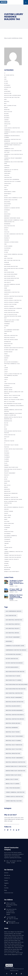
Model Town (17, 940)
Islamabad (7, 355)
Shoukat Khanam (8, 511)
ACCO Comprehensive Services (13, 611)
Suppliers (6, 883)
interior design (8, 351)
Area (5, 99)
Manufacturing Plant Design (13, 775)
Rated (5, 479)
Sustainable (7, 533)
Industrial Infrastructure (13, 753)
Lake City (15, 933)
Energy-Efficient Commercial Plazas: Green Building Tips (14, 221)
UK (19, 953)
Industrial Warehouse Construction (15, 762)
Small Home (7, 517)
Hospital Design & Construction (12, 300)
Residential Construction (11, 497)
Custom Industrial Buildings (13, 654)
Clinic (5, 125)
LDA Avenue (11, 940)
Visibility (6, 565)
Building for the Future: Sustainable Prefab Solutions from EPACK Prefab (16, 597)
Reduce (6, 487)
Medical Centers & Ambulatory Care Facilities (13, 392)
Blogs (5, 890)
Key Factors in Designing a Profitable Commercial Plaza (12, 362)
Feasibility (7, 238)
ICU (5, 327)
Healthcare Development (11, 274)
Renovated (7, 489)
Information (7, 341)
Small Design (7, 515)
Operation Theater (9, 440)
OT (5, 443)
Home (5, 288)
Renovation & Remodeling (11, 493)
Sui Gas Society (12, 949)
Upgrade (6, 563)
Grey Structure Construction (12, 260)
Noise (5, 429)
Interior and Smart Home (11, 349)
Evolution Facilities (9, 225)
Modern (6, 407)
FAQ (5, 885)
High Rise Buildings (9, 280)
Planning (6, 461)
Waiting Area (7, 567)
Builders (6, 113)
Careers (6, 880)
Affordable (7, 85)
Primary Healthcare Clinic (11, 467)
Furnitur (6, 250)
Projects (6, 475)
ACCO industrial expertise (13, 624)
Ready (5, 483)
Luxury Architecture (9, 383)
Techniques (7, 539)
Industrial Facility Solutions (14, 749)
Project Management (9, 473)
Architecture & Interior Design (12, 95)
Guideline (6, 262)
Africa (5, 89)
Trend (5, 549)
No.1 (5, 427)
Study (5, 529)
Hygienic (6, 325)
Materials (7, 385)
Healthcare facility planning (13, 680)
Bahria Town (7, 932)
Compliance (7, 173)
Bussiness (6, 117)
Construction (8, 177)
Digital (6, 212)
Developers (7, 201)
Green (5, 256)
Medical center (8, 389)
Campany (6, 119)
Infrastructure (8, 343)
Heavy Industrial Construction (14, 693)
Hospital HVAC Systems (10, 304)
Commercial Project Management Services (13, 159)
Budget (6, 107)
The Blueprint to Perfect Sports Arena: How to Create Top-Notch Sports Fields (16, 582)
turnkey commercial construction (15, 792)
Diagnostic (7, 205)
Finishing (6, 240)
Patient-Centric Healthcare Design (13, 449)
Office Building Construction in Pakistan (12, 431)
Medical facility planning (12, 783)
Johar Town (10, 946)
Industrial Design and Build (13, 723)
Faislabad (6, 236)
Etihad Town (7, 942)
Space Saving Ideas (9, 523)
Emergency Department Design (12, 218)
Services (6, 509)
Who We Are (7, 875)
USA (21, 954)
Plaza (5, 463)
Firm (5, 244)
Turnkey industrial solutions (14, 800)
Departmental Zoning (10, 191)
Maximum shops (8, 387)
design (6, 195)
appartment (7, 91)
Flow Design (7, 248)
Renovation (7, 491)
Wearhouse (7, 569)
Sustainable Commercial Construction (10, 536)
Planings (6, 459)
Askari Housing (17, 946)
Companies (7, 165)
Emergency (7, 216)
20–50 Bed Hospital (9, 75)
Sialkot (6, 513)
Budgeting (7, 109)
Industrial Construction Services (15, 719)
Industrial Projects (9, 337)
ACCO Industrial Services (12, 632)
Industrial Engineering (12, 727)
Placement (7, 457)
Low (5, 381)
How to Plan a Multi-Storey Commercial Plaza (11, 320)
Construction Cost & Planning (12, 181)
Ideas (5, 333)
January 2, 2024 (13, 600)
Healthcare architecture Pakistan (15, 671)
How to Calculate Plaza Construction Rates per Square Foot (12, 316)
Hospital (6, 294)
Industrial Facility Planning (13, 740)
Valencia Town (15, 951)
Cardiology (7, 121)
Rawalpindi (7, 481)
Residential (7, 495)
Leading (6, 377)
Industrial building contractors (14, 701)
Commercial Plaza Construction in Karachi (13, 155)
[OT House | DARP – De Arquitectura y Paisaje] (6, 590)
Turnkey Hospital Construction (14, 796)
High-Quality (7, 282)
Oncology (6, 436)
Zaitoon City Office (16, 935)
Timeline (6, 543)
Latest (6, 369)
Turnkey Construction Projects (13, 555)
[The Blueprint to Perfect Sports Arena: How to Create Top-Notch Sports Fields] (6, 582)
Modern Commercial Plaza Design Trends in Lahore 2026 (13, 414)
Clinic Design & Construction (12, 128)
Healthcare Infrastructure (11, 278)
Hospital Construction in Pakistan (13, 296)
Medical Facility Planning (11, 397)
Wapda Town (14, 932)
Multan (6, 423)
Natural (6, 425)
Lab (5, 365)
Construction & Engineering (11, 179)
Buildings (6, 115)
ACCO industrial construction (14, 619)
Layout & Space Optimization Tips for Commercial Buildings (13, 374)
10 (4, 73)
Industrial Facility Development (14, 736)
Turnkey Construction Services (12, 557)
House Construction (9, 310)
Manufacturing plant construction (15, 770)
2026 (5, 79)
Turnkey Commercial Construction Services (13, 552)
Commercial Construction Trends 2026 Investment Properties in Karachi (13, 145)
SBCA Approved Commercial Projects (14, 507)
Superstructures (8, 531)
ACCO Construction (11, 615)
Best (5, 103)
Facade (6, 230)
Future (6, 252)
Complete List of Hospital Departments (11, 170)
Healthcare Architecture (11, 266)
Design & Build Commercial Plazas (13, 197)
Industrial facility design (12, 732)
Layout (6, 371)
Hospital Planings (9, 306)
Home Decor (7, 290)
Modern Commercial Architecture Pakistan (13, 410)
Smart (6, 519)
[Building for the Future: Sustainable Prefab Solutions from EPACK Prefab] (6, 596)
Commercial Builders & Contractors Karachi (14, 132)
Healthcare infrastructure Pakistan (15, 688)
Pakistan (6, 447)
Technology (7, 541)
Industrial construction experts (15, 714)
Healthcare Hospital (9, 276)
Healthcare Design (9, 272)
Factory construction (12, 658)
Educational (7, 214)
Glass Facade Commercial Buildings (13, 254)
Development (7, 203)
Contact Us (7, 878)
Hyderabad (7, 323)
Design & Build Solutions (10, 199)
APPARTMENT (9, 641)
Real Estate (7, 485)
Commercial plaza (9, 148)
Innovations (7, 345)
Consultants (7, 183)
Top (5, 545)
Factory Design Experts (12, 667)
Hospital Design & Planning (11, 302)
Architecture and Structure (11, 97)
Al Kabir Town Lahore (18, 937)
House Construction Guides (11, 312)
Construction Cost (8, 892)
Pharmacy (6, 455)
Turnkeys (6, 561)
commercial (7, 130)
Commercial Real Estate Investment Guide (13, 162)
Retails (6, 505)
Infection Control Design (11, 339)
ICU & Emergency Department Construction (11, 330)
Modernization (8, 421)
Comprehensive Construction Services (16, 650)
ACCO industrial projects (12, 628)
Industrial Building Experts (13, 706)
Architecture (7, 93)
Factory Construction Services (14, 663)
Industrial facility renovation (14, 744)
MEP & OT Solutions (9, 401)
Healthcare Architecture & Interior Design (14, 269)
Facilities (6, 232)
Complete (6, 167)
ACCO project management (13, 637)
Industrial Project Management (14, 757)
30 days (6, 81)
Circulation (7, 123)
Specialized (7, 525)
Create (6, 189)
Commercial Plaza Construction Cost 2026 (12, 151)
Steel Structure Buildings (13, 788)
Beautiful (6, 101)
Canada (9, 954)
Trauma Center (8, 547)
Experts (6, 227)
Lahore (6, 367)
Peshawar (6, 453)
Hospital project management (14, 697)
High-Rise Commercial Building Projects (12, 285)
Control (6, 185)
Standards (7, 527)
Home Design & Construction (11, 292)
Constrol (6, 175)
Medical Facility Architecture (12, 395)
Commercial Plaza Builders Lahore (15, 645)
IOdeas (6, 353)
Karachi (6, 357)
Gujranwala (7, 264)
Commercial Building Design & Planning (12, 136)
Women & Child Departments (11, 571)
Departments (7, 193)
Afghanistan (7, 87)
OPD (5, 438)
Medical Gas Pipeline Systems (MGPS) (14, 399)
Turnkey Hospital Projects (11, 559)
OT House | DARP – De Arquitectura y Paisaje (16, 589)
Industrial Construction (11, 335)
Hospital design (8, 298)
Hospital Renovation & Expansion (13, 308)
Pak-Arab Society (8, 939)
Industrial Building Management (14, 710)
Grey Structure (8, 258)
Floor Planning (8, 246)
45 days (6, 83)
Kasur (5, 360)
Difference (7, 210)
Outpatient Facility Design (11, 445)
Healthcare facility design (13, 676)
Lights (6, 379)
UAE (17, 953)
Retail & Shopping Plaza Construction (10, 502)
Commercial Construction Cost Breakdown (12, 140)
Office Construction (9, 434)
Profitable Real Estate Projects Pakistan (13, 470)
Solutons (6, 521)
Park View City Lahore (9, 944)
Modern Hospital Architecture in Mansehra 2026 (13, 418)
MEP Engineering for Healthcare (12, 403)
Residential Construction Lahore (13, 499)
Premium (6, 465)
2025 (5, 77)
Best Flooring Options (10, 105)
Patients (6, 451)
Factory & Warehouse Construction (13, 234)
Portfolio (6, 888)
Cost (5, 187)
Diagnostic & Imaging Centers (12, 207)
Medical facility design (12, 779)
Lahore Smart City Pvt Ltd (17, 942)
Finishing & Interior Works (11, 242)
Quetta (6, 477)
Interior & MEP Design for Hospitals (13, 347)
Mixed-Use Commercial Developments (14, 405)
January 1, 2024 (13, 586)
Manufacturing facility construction (16, 766)
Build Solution (8, 111)
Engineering (7, 223)
